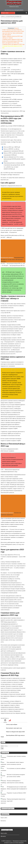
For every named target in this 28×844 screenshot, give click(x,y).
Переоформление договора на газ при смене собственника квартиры (12, 259)
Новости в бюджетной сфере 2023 (15, 731)
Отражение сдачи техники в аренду (16, 756)
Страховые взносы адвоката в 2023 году (12, 39)
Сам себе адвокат (6, 34)
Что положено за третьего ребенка (16, 768)
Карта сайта (4, 817)
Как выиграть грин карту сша (14, 728)
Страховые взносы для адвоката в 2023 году (13, 44)
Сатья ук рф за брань (11, 724)
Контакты (3, 820)
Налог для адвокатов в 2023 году (10, 42)
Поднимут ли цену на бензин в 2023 (16, 793)
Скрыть (16, 28)
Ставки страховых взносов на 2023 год (12, 29)
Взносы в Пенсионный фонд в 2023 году (12, 41)
